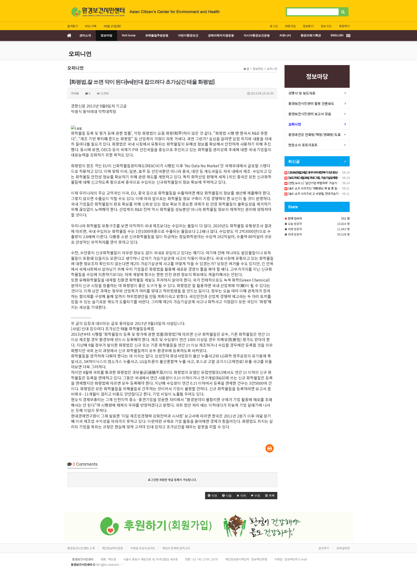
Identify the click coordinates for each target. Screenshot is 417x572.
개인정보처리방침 (112, 548)
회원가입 (290, 26)
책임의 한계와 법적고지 (176, 548)
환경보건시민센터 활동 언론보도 (311, 103)
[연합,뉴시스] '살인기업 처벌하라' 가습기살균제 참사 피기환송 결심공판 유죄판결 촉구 (339, 183)
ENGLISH (337, 35)
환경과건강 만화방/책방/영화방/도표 (314, 134)
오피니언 (80, 53)
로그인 (274, 26)
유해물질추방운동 (156, 35)
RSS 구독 (91, 26)
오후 (122, 564)
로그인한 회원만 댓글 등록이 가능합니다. (172, 480)
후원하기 (344, 26)
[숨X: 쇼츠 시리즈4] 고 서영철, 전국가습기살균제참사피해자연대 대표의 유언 (333, 193)
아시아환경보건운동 (257, 35)
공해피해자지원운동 (221, 35)
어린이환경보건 (188, 35)
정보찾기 (308, 26)
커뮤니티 (285, 35)
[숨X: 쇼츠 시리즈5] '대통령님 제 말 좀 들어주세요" (318, 188)
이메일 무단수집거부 (142, 548)
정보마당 (106, 35)
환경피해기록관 (311, 35)
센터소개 (85, 35)
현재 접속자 (295, 218)
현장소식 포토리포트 (303, 144)
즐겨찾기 (72, 26)
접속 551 (326, 26)
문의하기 (324, 548)
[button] (212, 495)
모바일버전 (343, 548)
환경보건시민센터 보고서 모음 (309, 113)
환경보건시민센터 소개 (81, 548)
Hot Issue (129, 35)
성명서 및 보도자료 (301, 93)
